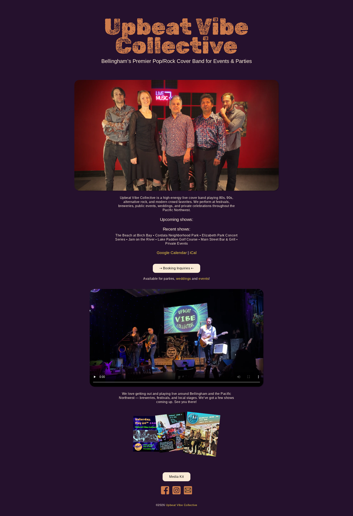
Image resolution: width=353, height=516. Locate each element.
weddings (183, 278)
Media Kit (176, 476)
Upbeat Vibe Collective (181, 505)
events (204, 278)
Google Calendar (172, 253)
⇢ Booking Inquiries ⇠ (176, 268)
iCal (193, 253)
